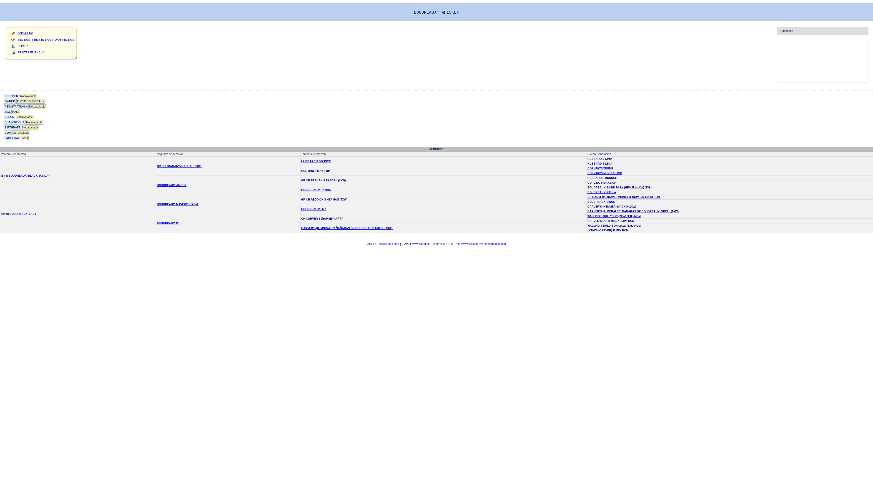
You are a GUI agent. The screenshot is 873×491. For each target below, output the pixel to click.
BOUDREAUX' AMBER (171, 185)
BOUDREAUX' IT (167, 223)
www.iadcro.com (389, 244)
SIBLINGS (24, 39)
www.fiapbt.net (421, 244)
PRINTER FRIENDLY (31, 52)
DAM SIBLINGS (64, 39)
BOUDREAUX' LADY (23, 213)
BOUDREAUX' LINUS (601, 201)
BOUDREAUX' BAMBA (316, 190)
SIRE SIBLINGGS (42, 39)
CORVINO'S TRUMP (600, 168)
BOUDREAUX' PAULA (601, 192)
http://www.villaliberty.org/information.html (481, 244)
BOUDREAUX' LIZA (313, 209)
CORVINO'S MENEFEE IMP (604, 173)
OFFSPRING (25, 33)
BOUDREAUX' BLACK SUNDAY (29, 175)
